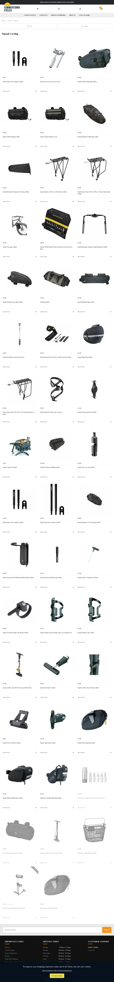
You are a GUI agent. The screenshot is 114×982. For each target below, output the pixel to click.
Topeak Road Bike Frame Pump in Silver (13, 357)
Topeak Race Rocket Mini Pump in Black (51, 577)
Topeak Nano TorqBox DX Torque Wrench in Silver (91, 798)
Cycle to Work (84, 15)
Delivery (7, 947)
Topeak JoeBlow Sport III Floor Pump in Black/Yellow (17, 688)
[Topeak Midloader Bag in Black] (94, 279)
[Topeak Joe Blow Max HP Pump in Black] (57, 830)
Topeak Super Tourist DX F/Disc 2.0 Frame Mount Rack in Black (18, 413)
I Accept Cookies (57, 976)
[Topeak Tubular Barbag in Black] (20, 114)
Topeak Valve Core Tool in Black (86, 467)
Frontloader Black (45, 302)
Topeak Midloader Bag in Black (85, 302)
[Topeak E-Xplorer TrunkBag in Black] (57, 444)
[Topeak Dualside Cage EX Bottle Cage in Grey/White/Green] (57, 610)
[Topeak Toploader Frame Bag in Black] (20, 279)
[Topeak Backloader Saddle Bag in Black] (94, 114)
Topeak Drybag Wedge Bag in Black (87, 81)
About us (72, 15)
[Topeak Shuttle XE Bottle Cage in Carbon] (57, 389)
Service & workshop (58, 15)
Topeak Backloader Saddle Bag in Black (88, 137)
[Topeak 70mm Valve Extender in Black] (57, 499)
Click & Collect (30, 15)
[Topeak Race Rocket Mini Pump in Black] (57, 554)
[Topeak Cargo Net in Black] (20, 444)
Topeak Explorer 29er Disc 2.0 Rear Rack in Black (53, 192)
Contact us (43, 15)
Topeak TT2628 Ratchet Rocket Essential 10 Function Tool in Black (56, 248)
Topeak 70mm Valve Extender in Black (50, 522)
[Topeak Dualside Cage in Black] (94, 610)
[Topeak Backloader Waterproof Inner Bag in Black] (20, 169)
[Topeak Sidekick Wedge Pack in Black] (20, 775)
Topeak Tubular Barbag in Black (11, 137)
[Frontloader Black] (57, 279)
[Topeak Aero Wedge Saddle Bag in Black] (57, 775)
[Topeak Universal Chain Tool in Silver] (57, 59)
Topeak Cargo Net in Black (10, 467)
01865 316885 (93, 947)
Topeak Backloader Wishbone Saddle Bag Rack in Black (92, 247)
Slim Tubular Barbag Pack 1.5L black (12, 853)
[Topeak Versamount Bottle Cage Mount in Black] (20, 610)
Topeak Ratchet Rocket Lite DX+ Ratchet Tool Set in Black (55, 357)
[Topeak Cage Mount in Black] (57, 720)
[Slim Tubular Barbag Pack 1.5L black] (20, 830)
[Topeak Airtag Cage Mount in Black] (94, 389)
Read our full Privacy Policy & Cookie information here (57, 970)
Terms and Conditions (11, 959)
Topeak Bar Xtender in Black (47, 688)
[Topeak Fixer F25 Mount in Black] (20, 720)
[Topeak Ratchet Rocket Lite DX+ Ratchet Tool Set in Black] (57, 334)
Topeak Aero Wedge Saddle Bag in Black (51, 798)
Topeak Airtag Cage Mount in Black (86, 412)
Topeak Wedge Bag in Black (84, 357)
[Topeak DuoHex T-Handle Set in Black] (94, 554)
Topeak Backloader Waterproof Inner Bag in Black (16, 192)
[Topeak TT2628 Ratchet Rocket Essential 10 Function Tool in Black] (57, 224)
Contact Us (91, 950)
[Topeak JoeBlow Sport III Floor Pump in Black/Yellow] (20, 665)
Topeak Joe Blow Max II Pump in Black (88, 688)
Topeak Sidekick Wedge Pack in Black (13, 798)
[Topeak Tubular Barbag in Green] (57, 114)
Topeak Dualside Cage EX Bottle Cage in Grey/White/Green (56, 632)
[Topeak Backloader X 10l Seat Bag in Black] (94, 499)
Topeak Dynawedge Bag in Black (86, 743)
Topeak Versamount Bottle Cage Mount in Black (15, 632)
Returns (7, 956)
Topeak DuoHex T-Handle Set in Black (87, 577)
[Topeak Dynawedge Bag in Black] (94, 720)
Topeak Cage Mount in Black (47, 743)
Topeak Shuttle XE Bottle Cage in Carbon (51, 412)
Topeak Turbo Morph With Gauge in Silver (14, 908)
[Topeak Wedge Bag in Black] (94, 334)
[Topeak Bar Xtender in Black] (57, 665)
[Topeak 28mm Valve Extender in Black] (20, 59)
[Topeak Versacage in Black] (20, 224)
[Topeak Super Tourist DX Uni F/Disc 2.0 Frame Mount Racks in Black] (94, 169)
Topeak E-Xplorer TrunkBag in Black (50, 467)
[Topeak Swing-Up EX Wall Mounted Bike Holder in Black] (20, 554)
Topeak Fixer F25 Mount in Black (12, 743)
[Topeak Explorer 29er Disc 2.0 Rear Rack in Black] (57, 169)
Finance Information (11, 953)
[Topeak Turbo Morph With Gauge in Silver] (20, 885)
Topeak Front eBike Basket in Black (86, 853)
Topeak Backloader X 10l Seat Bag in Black (89, 522)
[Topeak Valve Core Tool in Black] (94, 444)
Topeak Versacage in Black (10, 247)
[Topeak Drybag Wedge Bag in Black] (94, 59)
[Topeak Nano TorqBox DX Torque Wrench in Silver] (94, 775)
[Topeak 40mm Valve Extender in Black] (20, 499)
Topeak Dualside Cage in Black (85, 632)
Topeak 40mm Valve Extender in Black (13, 522)
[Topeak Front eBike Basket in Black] (94, 830)
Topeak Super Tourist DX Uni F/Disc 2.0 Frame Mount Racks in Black (93, 193)
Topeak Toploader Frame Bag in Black (13, 302)
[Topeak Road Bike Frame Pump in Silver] (20, 334)
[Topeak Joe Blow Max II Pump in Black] (94, 665)
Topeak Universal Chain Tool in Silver (50, 81)
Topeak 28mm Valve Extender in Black (13, 81)
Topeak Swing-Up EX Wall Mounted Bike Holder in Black (18, 577)
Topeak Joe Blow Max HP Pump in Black (51, 853)
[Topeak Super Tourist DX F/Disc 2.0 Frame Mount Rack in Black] (20, 389)
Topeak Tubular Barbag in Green (48, 137)
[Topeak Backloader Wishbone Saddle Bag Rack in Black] (94, 224)
